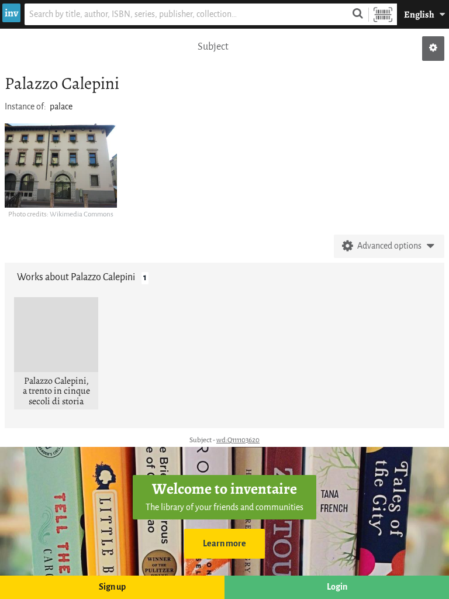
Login (337, 587)
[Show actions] (433, 48)
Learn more (224, 543)
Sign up (112, 587)
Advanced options (389, 246)
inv (11, 13)
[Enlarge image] (61, 165)
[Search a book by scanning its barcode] (383, 14)
